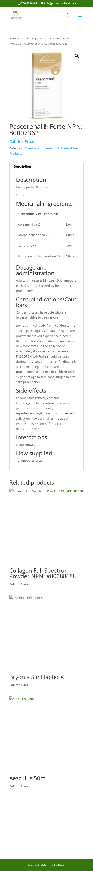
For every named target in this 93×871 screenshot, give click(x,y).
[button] (77, 56)
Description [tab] (22, 166)
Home (13, 38)
